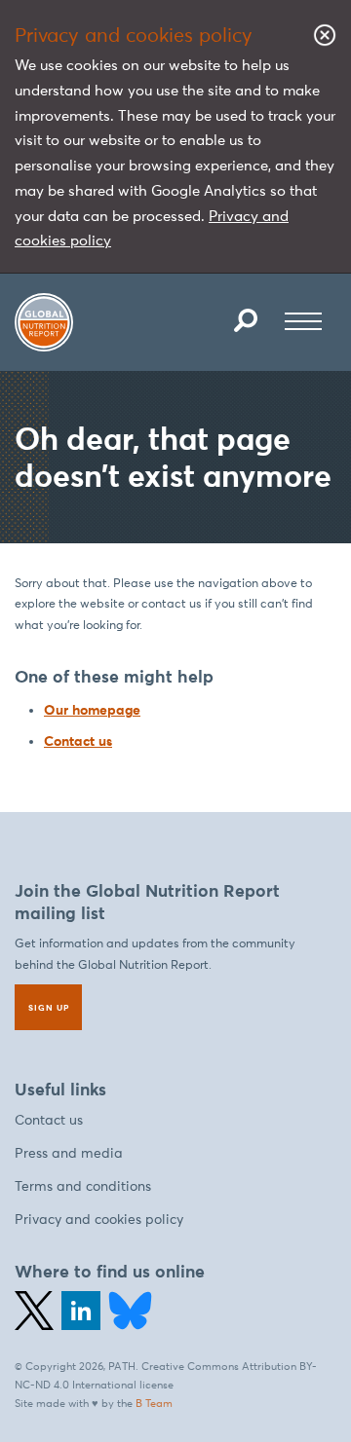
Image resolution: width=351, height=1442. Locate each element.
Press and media (69, 1153)
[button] (245, 320)
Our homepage (92, 710)
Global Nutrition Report (44, 322)
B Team (154, 1403)
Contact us (78, 741)
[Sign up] (48, 1007)
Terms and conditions (83, 1186)
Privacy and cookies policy (99, 1219)
